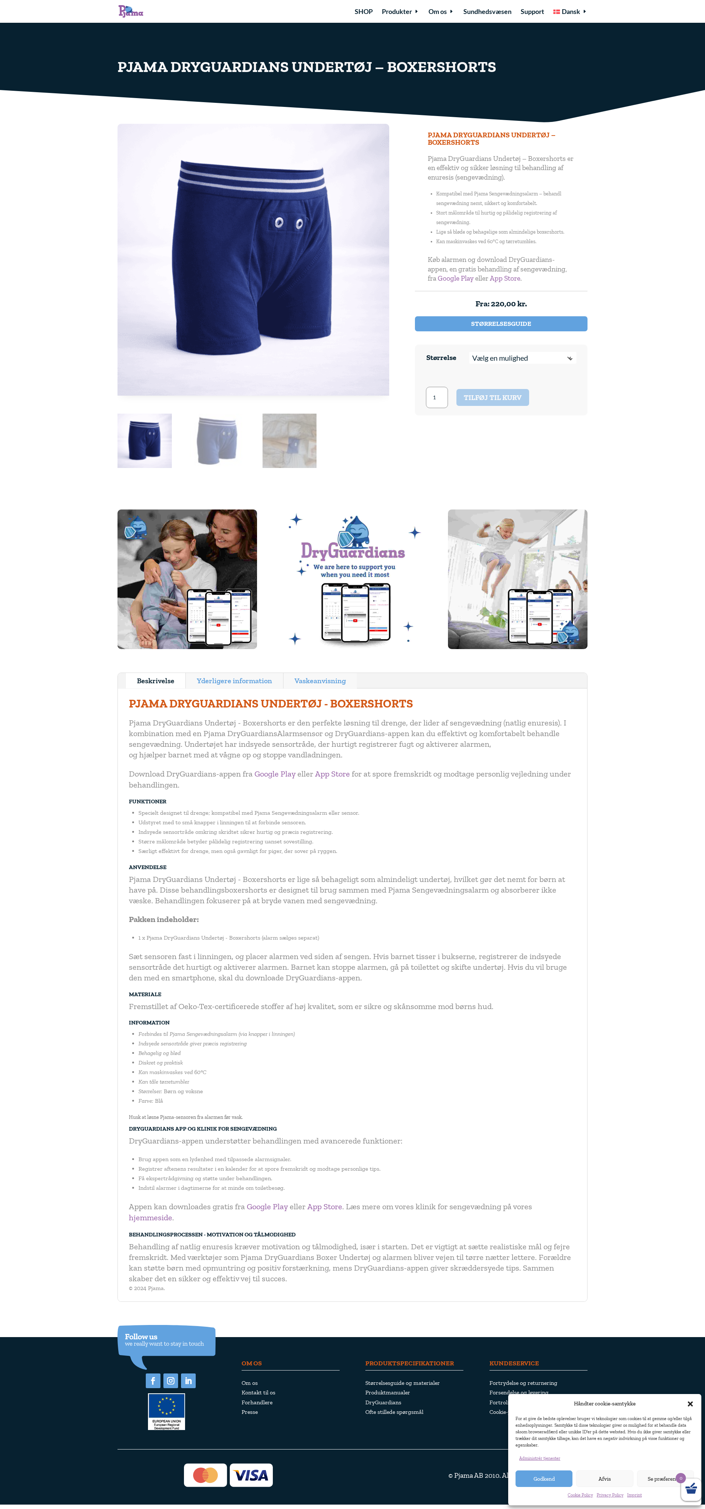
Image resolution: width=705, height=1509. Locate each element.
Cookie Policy (580, 1495)
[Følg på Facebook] (153, 1380)
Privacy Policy (610, 1495)
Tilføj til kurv (493, 397)
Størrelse (441, 357)
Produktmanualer (387, 1392)
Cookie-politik (506, 1411)
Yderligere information (234, 680)
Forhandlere (257, 1402)
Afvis (605, 1479)
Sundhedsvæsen (487, 12)
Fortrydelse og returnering (523, 1382)
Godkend (544, 1479)
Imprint (634, 1495)
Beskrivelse (155, 680)
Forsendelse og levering (519, 1392)
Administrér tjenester (539, 1458)
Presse (250, 1411)
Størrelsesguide (501, 324)
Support (532, 12)
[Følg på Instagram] (170, 1380)
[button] (690, 1404)
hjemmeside (150, 1217)
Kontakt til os (258, 1392)
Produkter (397, 12)
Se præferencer (665, 1479)
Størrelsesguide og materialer (402, 1382)
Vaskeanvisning (320, 680)
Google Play (456, 278)
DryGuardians (383, 1402)
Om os (438, 12)
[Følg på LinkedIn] (188, 1380)
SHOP (364, 12)
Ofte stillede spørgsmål (394, 1411)
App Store (505, 278)
